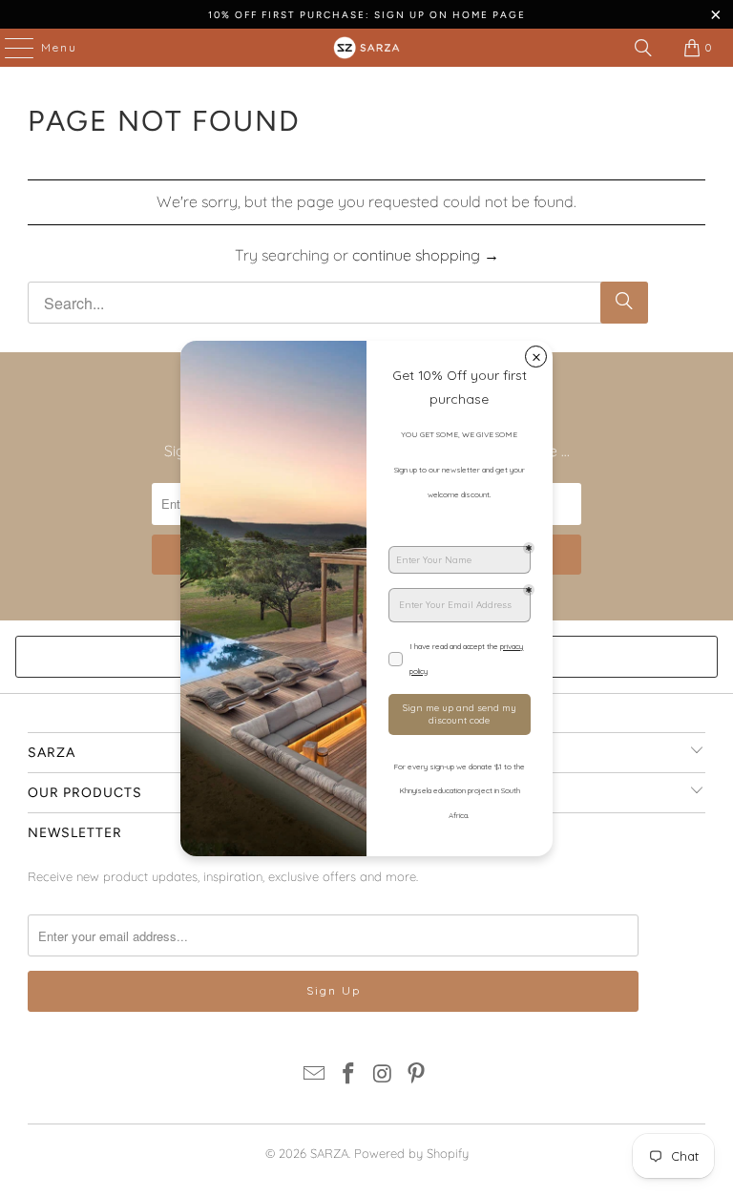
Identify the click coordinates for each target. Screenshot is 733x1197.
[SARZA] (366, 48)
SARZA (329, 1153)
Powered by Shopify (411, 1153)
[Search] (643, 48)
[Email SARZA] (315, 1075)
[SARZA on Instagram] (382, 1075)
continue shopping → (425, 254)
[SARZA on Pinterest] (417, 1075)
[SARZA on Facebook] (348, 1075)
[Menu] (9, 48)
